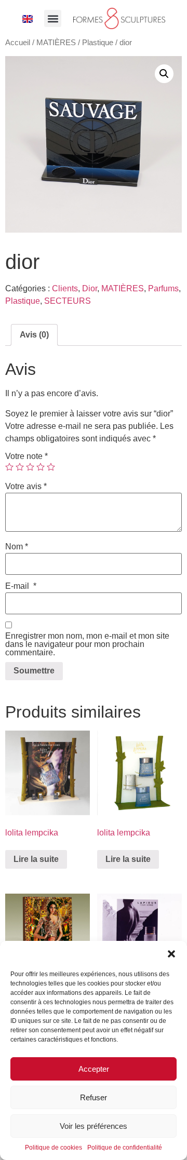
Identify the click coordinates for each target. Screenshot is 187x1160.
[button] (171, 954)
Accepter (93, 1068)
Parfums (163, 288)
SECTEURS (67, 300)
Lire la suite (36, 859)
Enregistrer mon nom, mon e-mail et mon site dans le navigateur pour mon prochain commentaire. (87, 644)
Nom (16, 547)
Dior (89, 288)
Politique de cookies (53, 1147)
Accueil (17, 42)
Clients (65, 288)
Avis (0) (34, 334)
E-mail (20, 586)
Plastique (97, 42)
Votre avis (26, 486)
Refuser (93, 1097)
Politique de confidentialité (124, 1147)
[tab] (34, 335)
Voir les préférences (93, 1126)
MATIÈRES (56, 42)
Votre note (26, 456)
